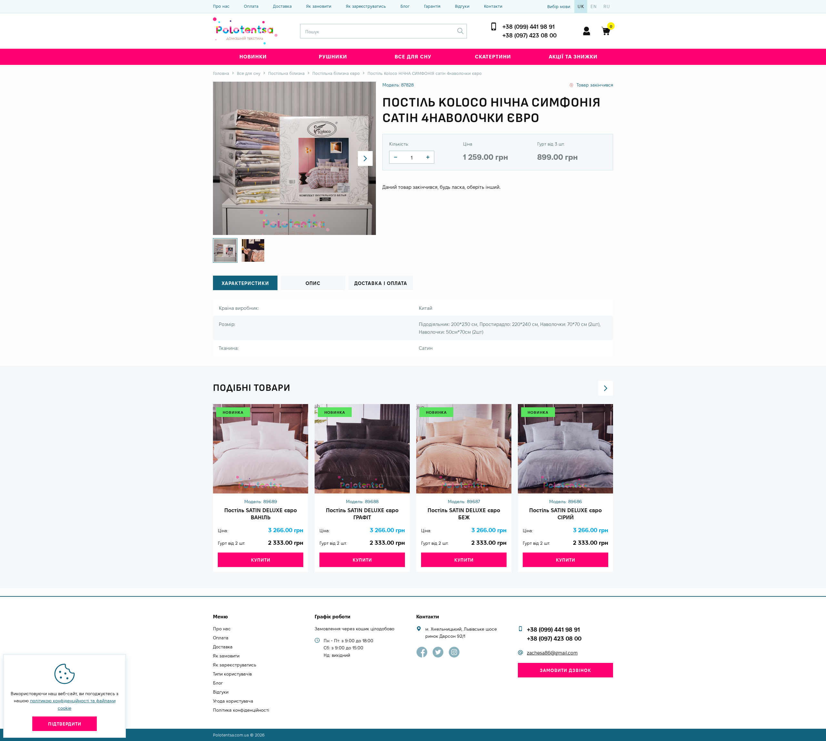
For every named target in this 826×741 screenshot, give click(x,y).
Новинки (253, 56)
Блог (404, 6)
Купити (260, 560)
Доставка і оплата (380, 283)
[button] (365, 158)
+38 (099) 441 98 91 (528, 27)
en (593, 6)
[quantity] (395, 157)
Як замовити (318, 6)
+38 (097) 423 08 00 (529, 35)
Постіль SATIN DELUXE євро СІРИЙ (565, 513)
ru (606, 6)
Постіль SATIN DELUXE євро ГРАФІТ (362, 513)
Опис (313, 283)
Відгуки (462, 6)
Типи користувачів (232, 673)
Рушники (333, 56)
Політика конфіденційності (241, 710)
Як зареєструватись (366, 6)
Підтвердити (64, 723)
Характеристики (245, 283)
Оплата (251, 6)
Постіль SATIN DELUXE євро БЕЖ (464, 513)
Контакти (493, 6)
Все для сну (413, 56)
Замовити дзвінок (565, 670)
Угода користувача (233, 701)
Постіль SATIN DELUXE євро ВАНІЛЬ (260, 513)
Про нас (221, 6)
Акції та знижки (573, 56)
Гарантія (432, 6)
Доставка (282, 6)
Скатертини (493, 56)
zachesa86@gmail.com (552, 652)
